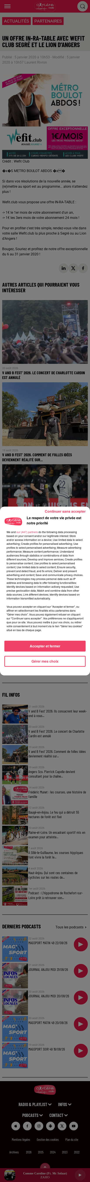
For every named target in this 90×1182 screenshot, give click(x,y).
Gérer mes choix (45, 661)
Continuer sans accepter (65, 511)
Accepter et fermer (45, 646)
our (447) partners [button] (27, 532)
